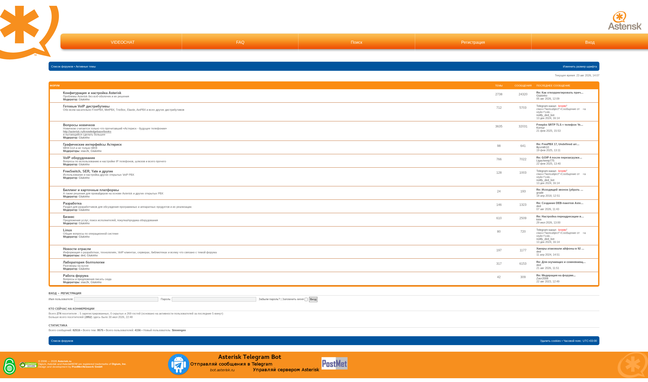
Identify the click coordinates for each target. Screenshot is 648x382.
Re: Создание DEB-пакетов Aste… (559, 203)
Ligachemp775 (545, 160)
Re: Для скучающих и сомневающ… (561, 261)
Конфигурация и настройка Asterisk (92, 93)
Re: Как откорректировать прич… (559, 92)
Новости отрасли (77, 249)
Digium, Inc (119, 364)
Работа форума (75, 276)
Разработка (72, 203)
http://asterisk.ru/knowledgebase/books (87, 131)
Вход (590, 42)
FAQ (240, 42)
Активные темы (86, 66)
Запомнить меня (293, 299)
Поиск (356, 42)
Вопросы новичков (79, 125)
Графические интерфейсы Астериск (92, 144)
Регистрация (473, 42)
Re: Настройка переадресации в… (560, 216)
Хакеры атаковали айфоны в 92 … (560, 248)
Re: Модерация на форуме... (556, 275)
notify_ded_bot (545, 115)
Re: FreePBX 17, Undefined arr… (557, 144)
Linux (67, 230)
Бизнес (68, 217)
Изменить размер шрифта (580, 66)
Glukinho (84, 99)
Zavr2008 (542, 278)
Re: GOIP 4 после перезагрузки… (559, 157)
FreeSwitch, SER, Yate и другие (88, 171)
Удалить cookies (550, 340)
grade (539, 192)
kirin (538, 219)
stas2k (85, 150)
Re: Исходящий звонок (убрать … (559, 189)
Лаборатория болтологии (84, 262)
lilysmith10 (542, 147)
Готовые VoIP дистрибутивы (86, 106)
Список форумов (62, 66)
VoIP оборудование (79, 158)
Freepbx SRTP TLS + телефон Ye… (559, 124)
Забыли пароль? (269, 299)
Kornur (540, 127)
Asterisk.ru (64, 361)
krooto (562, 105)
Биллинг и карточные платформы (91, 190)
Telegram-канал (546, 105)
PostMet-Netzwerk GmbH (87, 366)
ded (538, 206)
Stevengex (179, 330)
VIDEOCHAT (123, 42)
